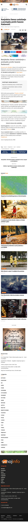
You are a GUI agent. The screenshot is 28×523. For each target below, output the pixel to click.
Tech (2, 425)
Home (2, 17)
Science (2, 420)
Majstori (3, 407)
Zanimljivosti (4, 445)
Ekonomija (3, 390)
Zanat (2, 442)
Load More (14, 325)
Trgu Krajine (19, 72)
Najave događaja (5, 410)
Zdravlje (3, 447)
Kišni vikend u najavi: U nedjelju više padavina (12, 271)
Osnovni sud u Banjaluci (6, 67)
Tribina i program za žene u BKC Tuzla (9, 364)
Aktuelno (5, 17)
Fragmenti (3, 395)
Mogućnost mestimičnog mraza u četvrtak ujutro (12, 84)
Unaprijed (3, 435)
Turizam (3, 430)
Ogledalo (3, 412)
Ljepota (2, 405)
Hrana (2, 400)
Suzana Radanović (5, 148)
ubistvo (12, 148)
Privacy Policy (8, 517)
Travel (2, 427)
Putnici (2, 415)
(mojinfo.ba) (4, 137)
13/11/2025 (3, 249)
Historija (3, 397)
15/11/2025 (3, 223)
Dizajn (2, 387)
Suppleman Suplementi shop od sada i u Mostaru (13, 319)
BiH (1, 382)
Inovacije (3, 402)
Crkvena (9, 129)
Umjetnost (3, 432)
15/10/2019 (13, 29)
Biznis (2, 385)
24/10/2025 (3, 273)
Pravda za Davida (19, 93)
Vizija (2, 440)
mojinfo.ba (6, 29)
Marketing (3, 515)
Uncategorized (4, 437)
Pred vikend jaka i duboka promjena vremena (12, 295)
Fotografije (4, 392)
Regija (2, 417)
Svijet (2, 422)
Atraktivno (3, 380)
